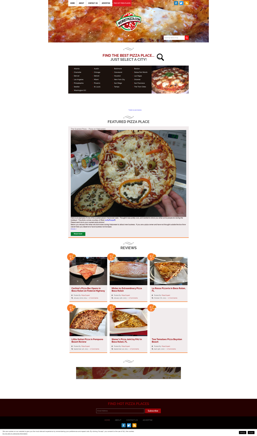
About (81, 3)
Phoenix (97, 83)
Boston (137, 69)
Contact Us (93, 3)
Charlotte (77, 72)
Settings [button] (242, 432)
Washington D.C (80, 90)
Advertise (106, 3)
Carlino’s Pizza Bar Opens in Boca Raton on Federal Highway (88, 289)
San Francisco (139, 83)
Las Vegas (138, 76)
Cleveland (118, 72)
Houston (117, 76)
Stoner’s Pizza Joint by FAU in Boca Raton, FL (127, 340)
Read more (78, 234)
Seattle (77, 87)
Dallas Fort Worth (140, 72)
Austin (96, 69)
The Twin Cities (140, 87)
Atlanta (77, 69)
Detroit (96, 76)
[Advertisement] (128, 103)
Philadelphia (79, 83)
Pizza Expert (85, 295)
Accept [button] (251, 432)
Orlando (137, 79)
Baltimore (118, 69)
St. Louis (97, 87)
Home (72, 3)
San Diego (118, 83)
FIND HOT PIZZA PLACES (122, 3)
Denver (77, 76)
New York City (119, 79)
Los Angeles (78, 79)
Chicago (97, 72)
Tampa (116, 87)
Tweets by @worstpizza (135, 110)
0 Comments (93, 298)
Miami (96, 79)
